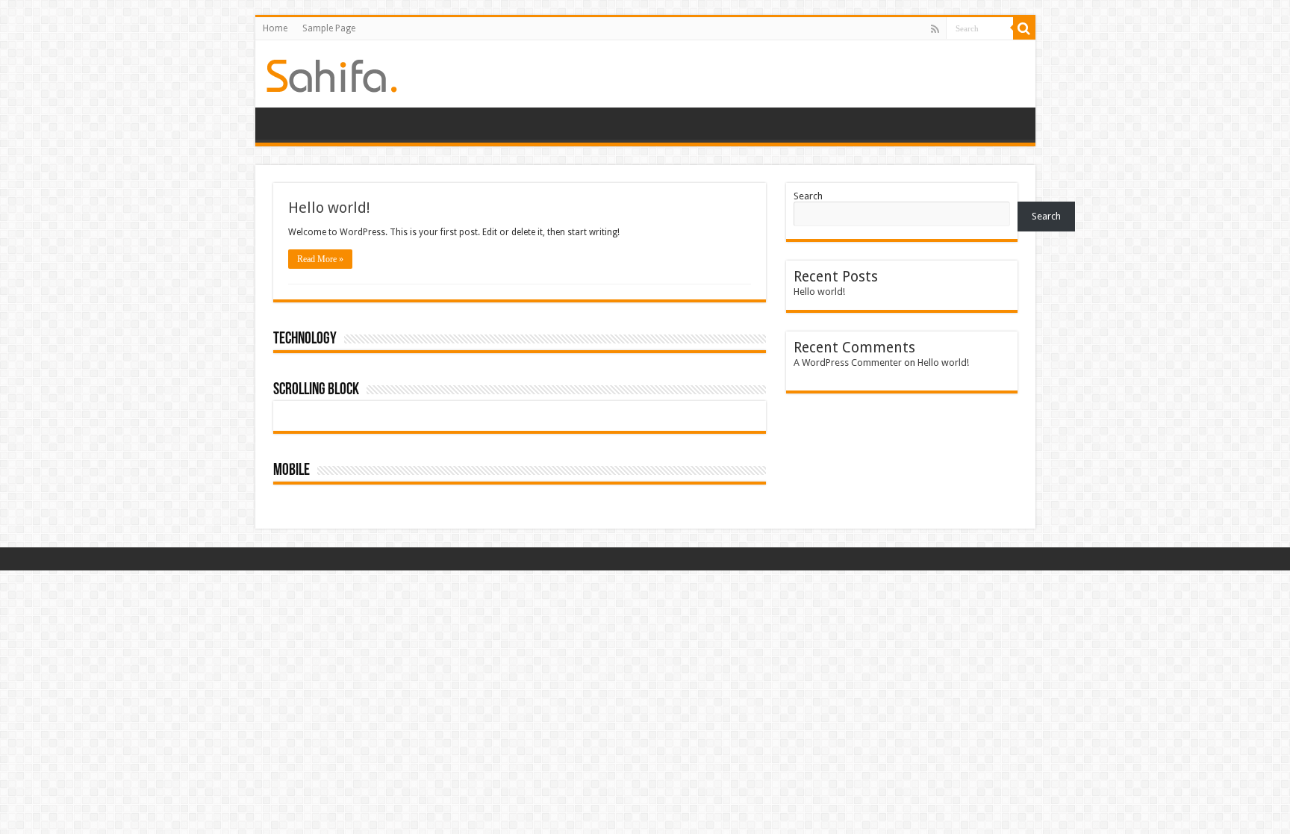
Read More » (320, 259)
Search (808, 196)
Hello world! (329, 208)
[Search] (1024, 28)
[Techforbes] (332, 73)
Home (275, 28)
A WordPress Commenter (848, 362)
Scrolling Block (316, 390)
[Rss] (935, 29)
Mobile (291, 470)
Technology (305, 339)
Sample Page (328, 28)
